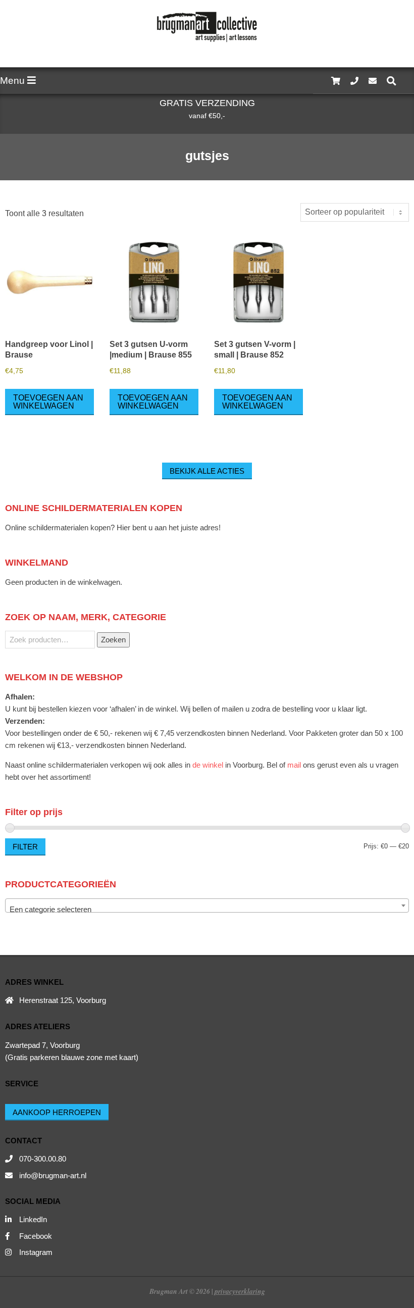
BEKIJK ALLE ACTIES (207, 471)
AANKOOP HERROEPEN (57, 1112)
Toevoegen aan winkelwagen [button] (48, 401)
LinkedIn (33, 1219)
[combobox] (207, 905)
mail (294, 765)
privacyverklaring (240, 1291)
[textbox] (207, 910)
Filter (25, 846)
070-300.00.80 (42, 1158)
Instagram (36, 1252)
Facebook (35, 1236)
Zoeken (113, 639)
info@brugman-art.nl (52, 1175)
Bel (272, 765)
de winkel (207, 765)
